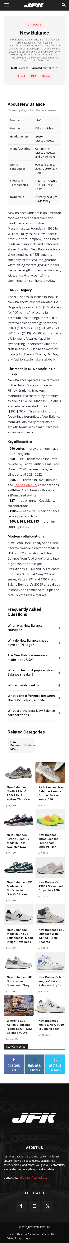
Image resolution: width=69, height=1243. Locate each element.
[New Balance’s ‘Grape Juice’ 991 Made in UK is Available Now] (19, 819)
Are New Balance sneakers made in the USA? (27, 657)
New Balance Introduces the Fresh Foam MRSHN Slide (48, 841)
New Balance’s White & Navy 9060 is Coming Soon (51, 1025)
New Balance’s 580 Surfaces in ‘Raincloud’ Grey (20, 981)
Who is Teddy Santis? (23, 685)
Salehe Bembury (25, 485)
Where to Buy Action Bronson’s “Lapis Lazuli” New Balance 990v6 (19, 1027)
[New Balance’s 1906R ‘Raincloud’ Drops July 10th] (50, 867)
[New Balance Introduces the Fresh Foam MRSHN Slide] (50, 819)
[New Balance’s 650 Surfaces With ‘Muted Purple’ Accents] (50, 914)
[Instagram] (34, 1206)
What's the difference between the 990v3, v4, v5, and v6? (31, 698)
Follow (34, 1055)
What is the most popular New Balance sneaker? (30, 672)
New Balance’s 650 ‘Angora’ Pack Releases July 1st (51, 981)
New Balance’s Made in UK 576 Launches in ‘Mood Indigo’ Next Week (20, 936)
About (21, 76)
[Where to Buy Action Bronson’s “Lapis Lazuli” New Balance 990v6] (19, 1005)
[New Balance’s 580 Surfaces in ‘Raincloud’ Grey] (19, 962)
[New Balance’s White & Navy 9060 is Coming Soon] (50, 1005)
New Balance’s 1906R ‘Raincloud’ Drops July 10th (51, 886)
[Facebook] (21, 1206)
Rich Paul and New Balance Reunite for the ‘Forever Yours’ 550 (51, 793)
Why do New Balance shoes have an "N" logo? (28, 642)
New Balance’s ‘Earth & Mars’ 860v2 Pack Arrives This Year (18, 793)
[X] (47, 1206)
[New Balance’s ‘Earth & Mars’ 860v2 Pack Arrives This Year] (19, 772)
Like (14, 1055)
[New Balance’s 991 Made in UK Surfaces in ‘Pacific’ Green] (19, 867)
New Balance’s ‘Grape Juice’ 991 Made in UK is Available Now (19, 841)
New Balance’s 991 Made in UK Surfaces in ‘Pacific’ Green (20, 888)
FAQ (33, 76)
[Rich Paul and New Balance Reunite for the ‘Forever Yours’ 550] (50, 772)
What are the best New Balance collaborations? (31, 713)
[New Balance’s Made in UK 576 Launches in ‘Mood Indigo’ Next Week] (19, 914)
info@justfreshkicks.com (35, 1177)
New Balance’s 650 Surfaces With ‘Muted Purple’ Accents (51, 936)
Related (46, 76)
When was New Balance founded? (25, 627)
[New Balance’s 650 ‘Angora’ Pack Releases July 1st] (50, 962)
